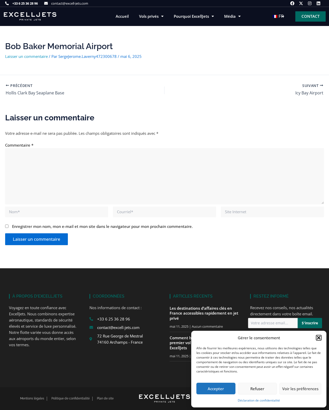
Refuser (257, 388)
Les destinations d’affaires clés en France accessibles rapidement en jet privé (204, 313)
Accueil (122, 16)
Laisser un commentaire (26, 56)
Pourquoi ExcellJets (191, 16)
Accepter (216, 388)
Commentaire (19, 145)
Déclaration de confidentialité (259, 400)
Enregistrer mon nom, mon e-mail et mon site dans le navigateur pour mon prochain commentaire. (102, 226)
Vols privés (149, 16)
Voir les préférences (300, 388)
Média (230, 16)
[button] (318, 337)
